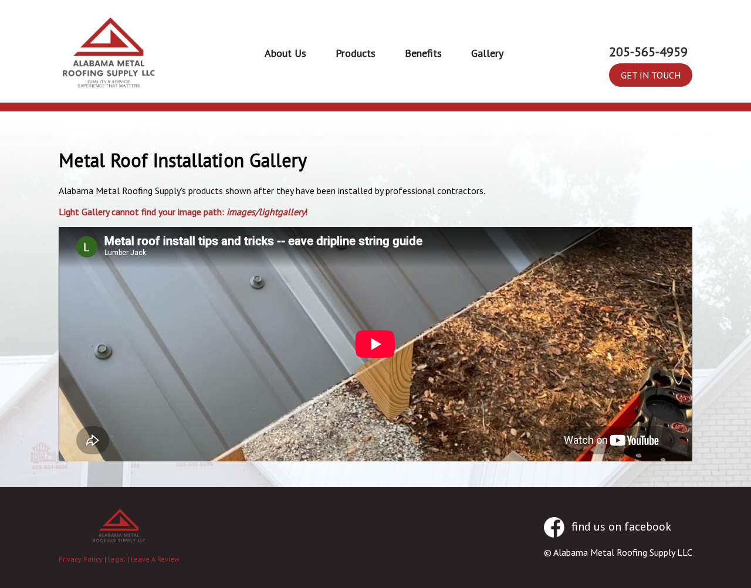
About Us (285, 53)
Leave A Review (155, 559)
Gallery (487, 53)
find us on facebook (620, 526)
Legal (117, 559)
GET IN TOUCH (651, 75)
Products (356, 53)
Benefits (423, 53)
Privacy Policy (81, 559)
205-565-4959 (648, 51)
